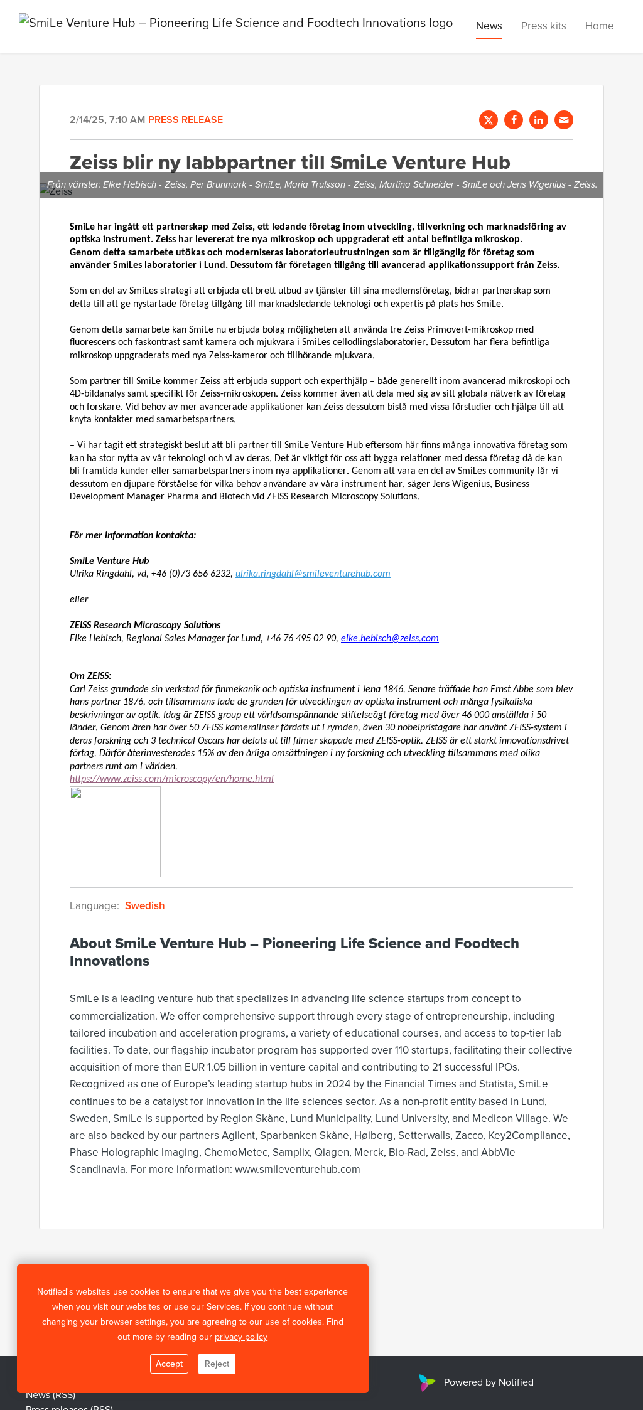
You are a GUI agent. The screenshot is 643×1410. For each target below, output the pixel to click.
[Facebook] (513, 119)
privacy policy (241, 1336)
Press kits (543, 25)
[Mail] (563, 119)
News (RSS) (50, 1394)
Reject (217, 1363)
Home (599, 25)
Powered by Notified (489, 1382)
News (489, 25)
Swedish (145, 905)
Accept (169, 1363)
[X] (488, 119)
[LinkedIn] (538, 119)
